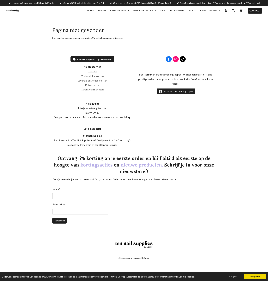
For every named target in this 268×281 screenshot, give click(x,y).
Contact (92, 71)
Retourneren (92, 85)
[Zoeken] (233, 10)
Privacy (146, 258)
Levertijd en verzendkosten (92, 80)
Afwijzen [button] (233, 276)
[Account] (226, 10)
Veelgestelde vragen (92, 75)
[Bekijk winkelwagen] (241, 10)
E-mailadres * (59, 204)
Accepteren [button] (255, 276)
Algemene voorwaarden (130, 258)
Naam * (56, 189)
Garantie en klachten (92, 89)
